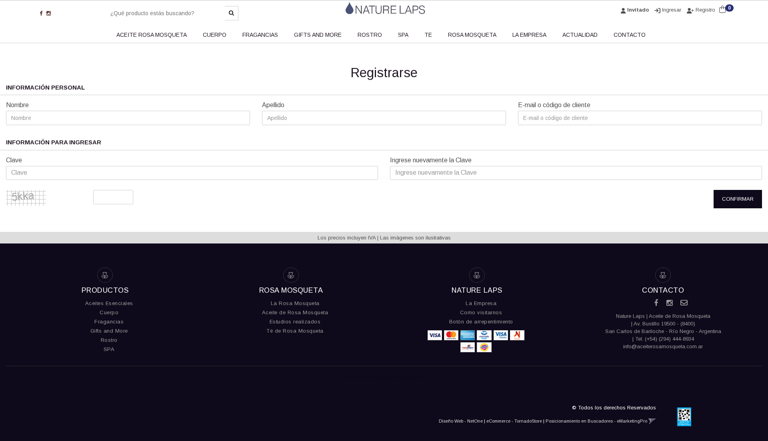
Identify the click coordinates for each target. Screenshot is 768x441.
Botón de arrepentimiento (481, 322)
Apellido (273, 105)
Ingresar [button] (671, 10)
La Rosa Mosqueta (295, 303)
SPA (403, 35)
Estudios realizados (295, 322)
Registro (704, 10)
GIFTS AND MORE (318, 35)
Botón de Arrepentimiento (384, 378)
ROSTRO (370, 35)
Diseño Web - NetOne (461, 421)
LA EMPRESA (529, 35)
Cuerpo (109, 312)
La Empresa (481, 303)
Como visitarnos (481, 312)
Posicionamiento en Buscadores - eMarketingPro (596, 421)
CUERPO (214, 35)
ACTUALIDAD (580, 35)
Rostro (109, 340)
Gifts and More (109, 331)
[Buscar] (231, 13)
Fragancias (109, 322)
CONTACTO (630, 35)
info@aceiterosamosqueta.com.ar (663, 346)
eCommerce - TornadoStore (514, 421)
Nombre (17, 105)
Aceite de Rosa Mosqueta (295, 312)
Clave (14, 160)
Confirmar (738, 199)
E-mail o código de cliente (554, 105)
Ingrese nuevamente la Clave (431, 160)
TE (428, 35)
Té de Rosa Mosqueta (295, 331)
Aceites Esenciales (109, 303)
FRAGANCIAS (260, 35)
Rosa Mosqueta (472, 35)
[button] (652, 421)
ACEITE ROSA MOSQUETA (151, 35)
